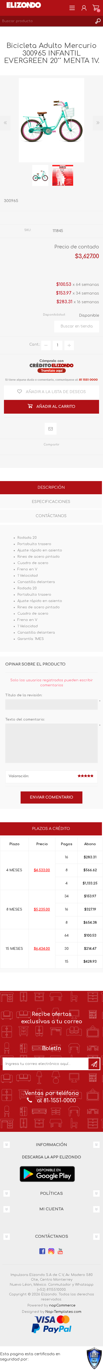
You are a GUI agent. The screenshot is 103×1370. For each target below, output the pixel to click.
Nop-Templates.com (63, 1312)
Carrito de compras (96, 8)
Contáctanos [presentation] (51, 516)
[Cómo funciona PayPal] (51, 1328)
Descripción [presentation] (51, 488)
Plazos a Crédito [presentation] (51, 829)
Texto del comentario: (25, 719)
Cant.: (34, 344)
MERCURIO (63, 217)
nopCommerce (62, 1305)
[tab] (51, 488)
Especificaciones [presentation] (51, 502)
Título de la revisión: (23, 695)
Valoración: (19, 776)
